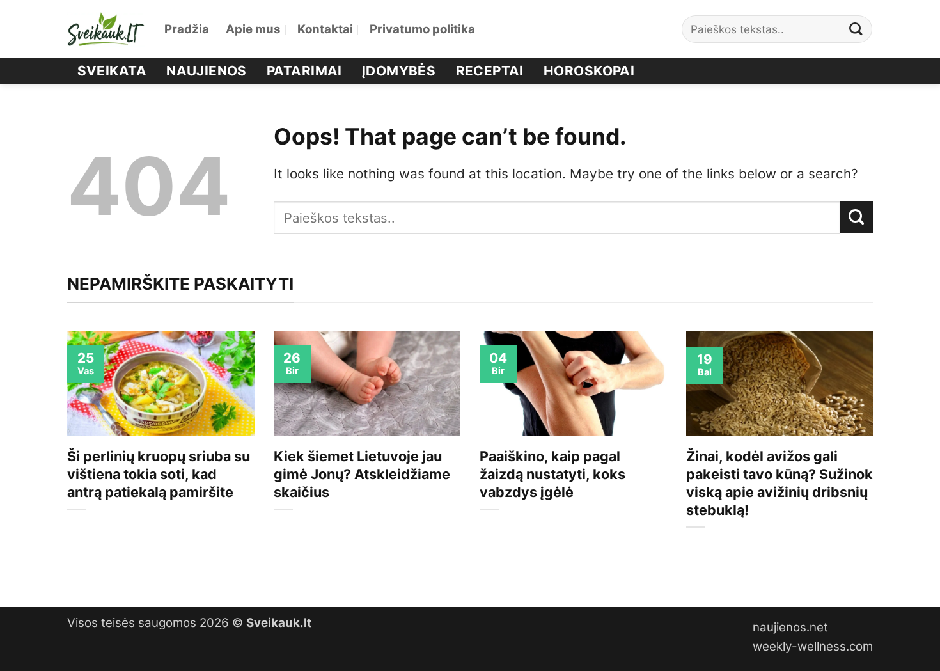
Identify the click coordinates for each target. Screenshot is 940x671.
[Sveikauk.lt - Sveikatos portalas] (106, 29)
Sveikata (111, 71)
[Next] (875, 458)
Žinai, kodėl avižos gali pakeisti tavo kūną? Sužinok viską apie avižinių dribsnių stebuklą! (779, 483)
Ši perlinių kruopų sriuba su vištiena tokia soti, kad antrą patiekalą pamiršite (158, 474)
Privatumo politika (422, 29)
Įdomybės (398, 71)
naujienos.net (790, 627)
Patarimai (304, 71)
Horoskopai (589, 71)
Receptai (490, 71)
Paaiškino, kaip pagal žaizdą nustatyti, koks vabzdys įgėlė (552, 474)
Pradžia (186, 29)
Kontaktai (325, 29)
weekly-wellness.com (813, 646)
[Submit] (856, 29)
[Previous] (64, 458)
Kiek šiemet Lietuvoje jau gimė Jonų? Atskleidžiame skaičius (362, 474)
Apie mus (253, 29)
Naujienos (206, 71)
